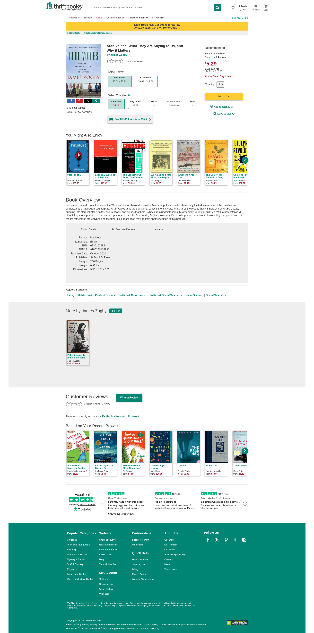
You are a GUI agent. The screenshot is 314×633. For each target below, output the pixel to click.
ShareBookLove (107, 539)
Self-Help (72, 549)
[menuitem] (243, 7)
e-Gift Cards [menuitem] (158, 17)
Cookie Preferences (170, 624)
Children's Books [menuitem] (115, 17)
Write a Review (129, 397)
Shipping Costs (140, 564)
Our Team (169, 549)
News (167, 564)
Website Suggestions (143, 579)
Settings (103, 579)
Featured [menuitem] (72, 17)
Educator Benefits (108, 544)
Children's (72, 539)
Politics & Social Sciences (165, 295)
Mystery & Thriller (76, 559)
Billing (135, 569)
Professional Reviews (123, 229)
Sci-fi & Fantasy (75, 564)
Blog (101, 559)
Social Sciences (216, 295)
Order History (106, 589)
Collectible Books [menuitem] (137, 17)
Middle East (85, 295)
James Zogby (118, 54)
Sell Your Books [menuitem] (240, 17)
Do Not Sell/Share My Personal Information (120, 624)
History (70, 295)
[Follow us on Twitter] (217, 540)
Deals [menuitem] (99, 17)
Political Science (105, 295)
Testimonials (170, 569)
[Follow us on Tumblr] (235, 540)
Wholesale (137, 544)
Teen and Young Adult (78, 544)
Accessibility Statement (194, 624)
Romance (72, 569)
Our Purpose (171, 544)
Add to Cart (224, 96)
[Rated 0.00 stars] (115, 61)
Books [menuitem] (87, 17)
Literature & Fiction (77, 554)
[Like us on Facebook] (208, 540)
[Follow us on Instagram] (244, 540)
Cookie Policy (151, 624)
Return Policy (139, 574)
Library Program (140, 539)
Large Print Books (76, 574)
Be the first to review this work (120, 416)
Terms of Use (72, 624)
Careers (168, 559)
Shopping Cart (106, 584)
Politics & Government (132, 295)
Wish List (104, 593)
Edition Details (88, 229)
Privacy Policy (88, 624)
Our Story (169, 539)
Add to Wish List (223, 107)
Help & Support (140, 559)
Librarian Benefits (108, 549)
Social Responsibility (174, 554)
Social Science (194, 295)
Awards (159, 229)
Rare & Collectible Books (80, 579)
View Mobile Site (107, 564)
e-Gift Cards (105, 554)
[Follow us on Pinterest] (226, 540)
